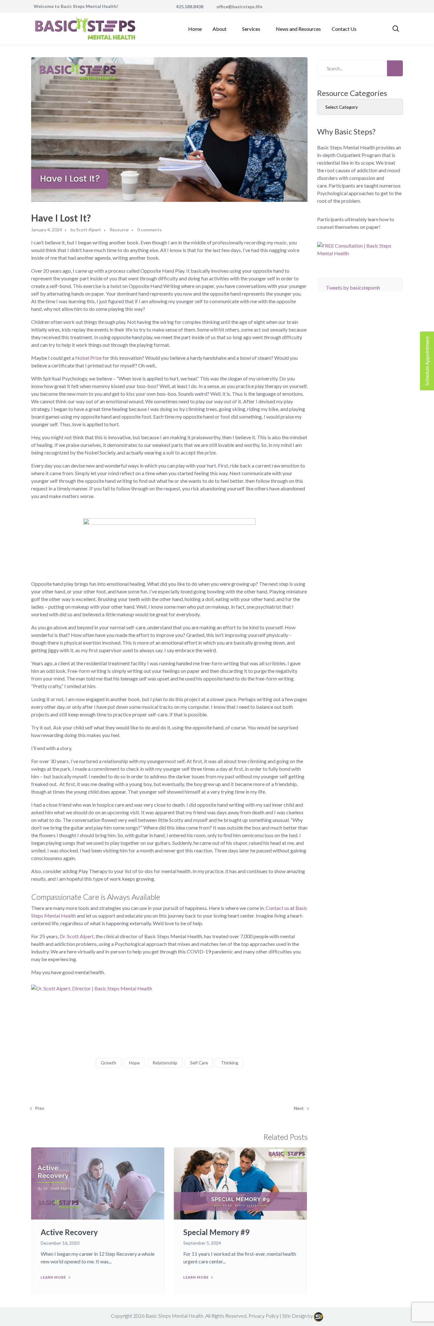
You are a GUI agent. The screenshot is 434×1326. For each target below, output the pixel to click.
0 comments (149, 229)
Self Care (199, 1062)
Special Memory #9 (216, 1232)
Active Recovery (69, 1232)
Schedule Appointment (427, 361)
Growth (108, 1062)
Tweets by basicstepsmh (353, 287)
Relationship (165, 1062)
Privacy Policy (263, 1316)
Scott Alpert (88, 229)
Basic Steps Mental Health (174, 1316)
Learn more (53, 1277)
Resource (119, 229)
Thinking (229, 1062)
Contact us (277, 908)
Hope (134, 1062)
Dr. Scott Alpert (77, 936)
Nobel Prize (88, 358)
